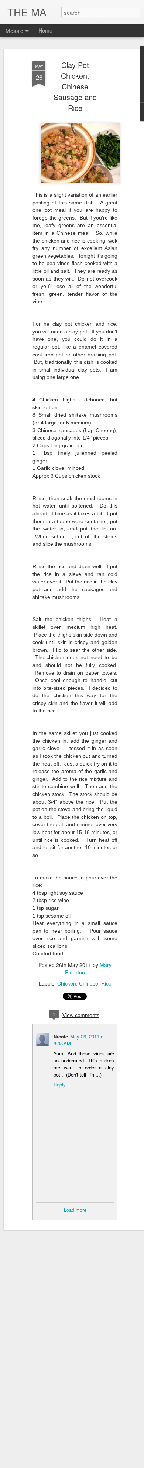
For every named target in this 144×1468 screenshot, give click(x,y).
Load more (75, 1209)
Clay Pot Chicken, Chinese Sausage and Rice (75, 86)
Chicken (66, 983)
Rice (106, 983)
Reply (60, 1084)
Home (45, 30)
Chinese (88, 983)
